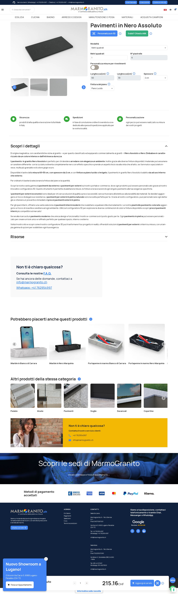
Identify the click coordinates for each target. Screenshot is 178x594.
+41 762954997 (41, 2)
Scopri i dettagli (25, 146)
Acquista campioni (151, 17)
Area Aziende (144, 2)
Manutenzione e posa (102, 17)
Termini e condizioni (70, 523)
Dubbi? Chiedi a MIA (137, 33)
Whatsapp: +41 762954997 (34, 288)
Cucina (35, 17)
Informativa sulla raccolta (89, 591)
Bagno (50, 17)
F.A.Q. (47, 273)
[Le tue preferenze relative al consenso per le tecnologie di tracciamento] (173, 589)
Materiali (127, 17)
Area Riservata (131, 2)
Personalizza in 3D (106, 33)
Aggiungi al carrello (143, 583)
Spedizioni (67, 518)
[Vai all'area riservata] (170, 9)
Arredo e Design (71, 17)
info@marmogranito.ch (31, 282)
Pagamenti (67, 516)
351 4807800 (102, 565)
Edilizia (19, 17)
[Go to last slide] (14, 87)
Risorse (17, 236)
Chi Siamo (67, 513)
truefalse (94, 67)
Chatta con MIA (158, 2)
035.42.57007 (97, 563)
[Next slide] (84, 87)
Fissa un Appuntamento (21, 584)
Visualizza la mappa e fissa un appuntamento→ (89, 474)
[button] (20, 87)
